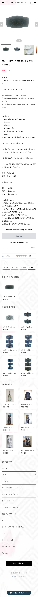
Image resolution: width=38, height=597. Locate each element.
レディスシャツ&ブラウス (10, 494)
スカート (4, 468)
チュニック (5, 553)
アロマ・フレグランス (8, 546)
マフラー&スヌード (8, 501)
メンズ (4, 520)
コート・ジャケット (7, 540)
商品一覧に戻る (19, 563)
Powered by (16, 576)
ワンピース (5, 475)
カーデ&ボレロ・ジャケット (10, 507)
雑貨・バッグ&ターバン (9, 514)
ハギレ (4, 533)
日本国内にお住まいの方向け (19, 242)
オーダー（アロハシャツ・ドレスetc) (13, 527)
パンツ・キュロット (8, 481)
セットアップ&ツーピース (10, 488)
